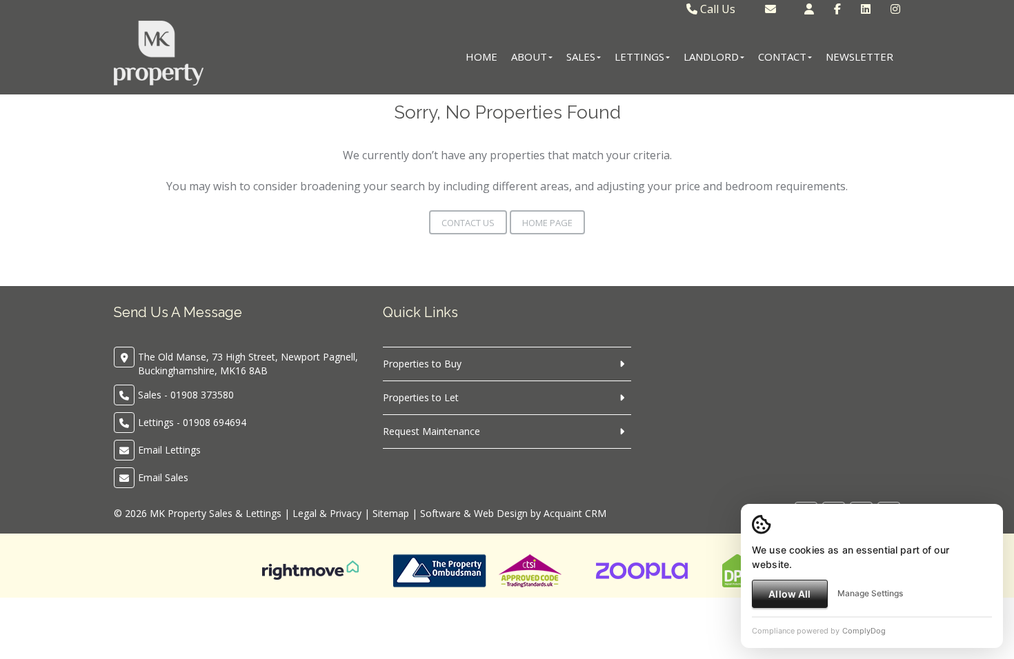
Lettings (639, 56)
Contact (782, 56)
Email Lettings (169, 449)
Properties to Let (421, 397)
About (529, 56)
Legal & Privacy (326, 513)
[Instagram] (895, 9)
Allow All (789, 594)
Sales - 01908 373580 (186, 394)
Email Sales (163, 477)
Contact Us (468, 222)
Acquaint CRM (575, 513)
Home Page (547, 222)
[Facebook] (837, 9)
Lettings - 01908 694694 (192, 422)
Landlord (711, 56)
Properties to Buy (422, 363)
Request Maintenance (431, 431)
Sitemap (390, 513)
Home (481, 56)
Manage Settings (870, 593)
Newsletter (859, 56)
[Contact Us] (809, 9)
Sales (580, 56)
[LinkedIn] (866, 9)
